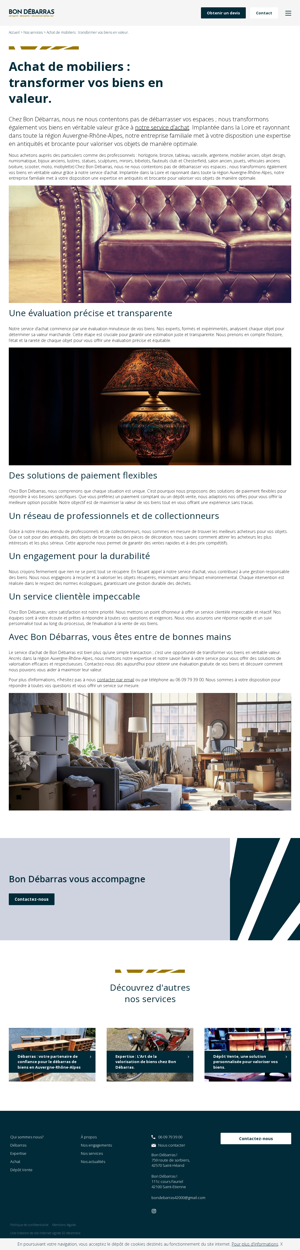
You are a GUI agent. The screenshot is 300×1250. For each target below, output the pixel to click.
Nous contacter (171, 1145)
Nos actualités (93, 1161)
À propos (89, 1137)
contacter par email (115, 679)
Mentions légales (64, 1224)
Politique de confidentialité (29, 1224)
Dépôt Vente (21, 1169)
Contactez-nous (32, 899)
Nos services (33, 32)
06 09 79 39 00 (170, 1137)
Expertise (18, 1153)
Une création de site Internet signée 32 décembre (45, 1233)
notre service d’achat (162, 127)
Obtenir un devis (223, 13)
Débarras (18, 1145)
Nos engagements (96, 1145)
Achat (15, 1161)
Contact (264, 13)
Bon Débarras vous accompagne (77, 879)
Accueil (14, 32)
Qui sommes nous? (26, 1137)
